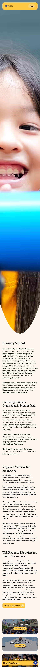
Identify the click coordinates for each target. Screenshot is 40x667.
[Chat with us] (35, 663)
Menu (31, 6)
